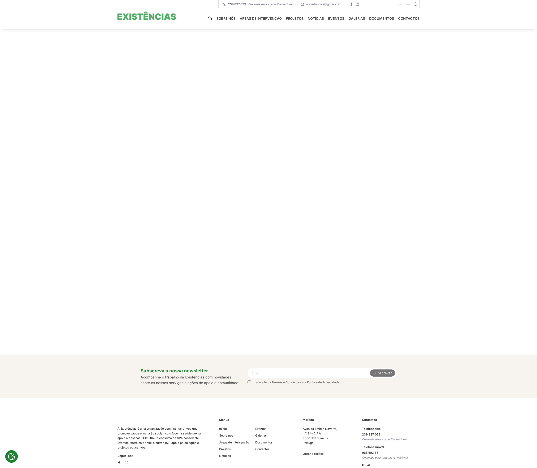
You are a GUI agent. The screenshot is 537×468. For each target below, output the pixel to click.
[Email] (322, 373)
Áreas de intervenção (261, 18)
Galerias (356, 18)
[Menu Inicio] (209, 20)
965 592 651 (370, 452)
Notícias (316, 18)
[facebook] (351, 4)
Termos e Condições (286, 382)
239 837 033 (371, 434)
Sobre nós (226, 18)
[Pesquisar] (415, 4)
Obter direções (313, 453)
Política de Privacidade (323, 382)
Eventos (336, 18)
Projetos (295, 18)
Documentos (381, 18)
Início (223, 428)
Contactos (409, 18)
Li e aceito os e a (296, 382)
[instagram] (357, 4)
